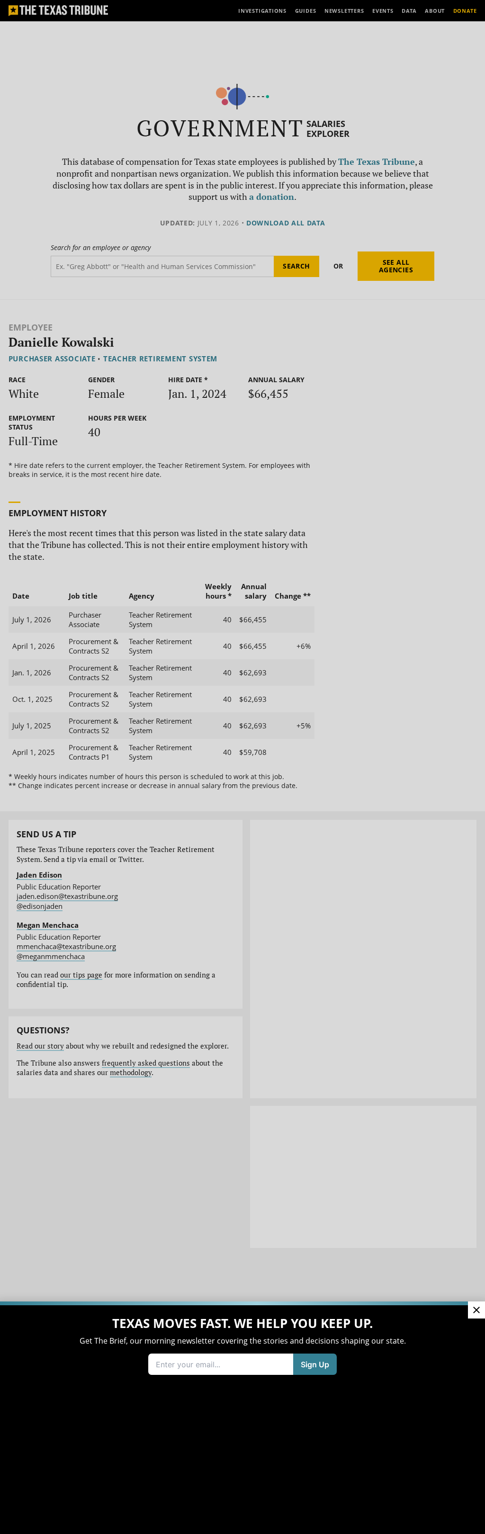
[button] (242, 767)
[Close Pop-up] (476, 1310)
